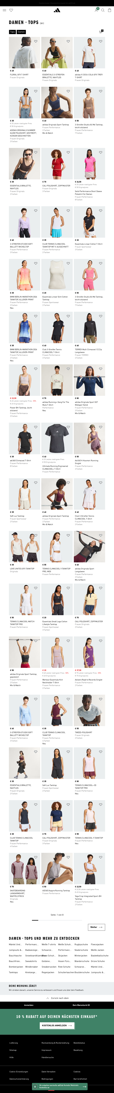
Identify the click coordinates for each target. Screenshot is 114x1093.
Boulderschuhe (82, 972)
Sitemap (13, 1050)
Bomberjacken (16, 967)
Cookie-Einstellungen (18, 1072)
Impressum (46, 1050)
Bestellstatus (79, 1043)
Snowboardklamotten (35, 956)
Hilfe (11, 1057)
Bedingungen (47, 1079)
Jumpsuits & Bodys (15, 950)
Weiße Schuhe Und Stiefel (65, 945)
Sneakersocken (49, 967)
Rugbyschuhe (81, 945)
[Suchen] (103, 10)
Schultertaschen (66, 972)
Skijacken (62, 956)
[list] (52, 32)
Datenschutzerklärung (19, 1079)
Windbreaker (31, 967)
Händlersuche (48, 1057)
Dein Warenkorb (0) (81, 1005)
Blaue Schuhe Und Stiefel (48, 956)
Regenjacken (48, 972)
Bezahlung (78, 1050)
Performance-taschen (32, 945)
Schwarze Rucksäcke (80, 967)
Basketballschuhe (99, 956)
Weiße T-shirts (49, 945)
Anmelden (28, 1005)
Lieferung (13, 1043)
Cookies (77, 1072)
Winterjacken (81, 956)
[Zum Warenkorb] (109, 10)
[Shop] (57, 11)
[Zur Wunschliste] (11, 10)
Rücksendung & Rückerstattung (55, 1043)
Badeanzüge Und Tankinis (31, 950)
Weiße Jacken (97, 950)
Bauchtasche (15, 956)
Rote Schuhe (64, 967)
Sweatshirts (31, 961)
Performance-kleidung (65, 950)
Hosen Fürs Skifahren (63, 961)
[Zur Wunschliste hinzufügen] (36, 42)
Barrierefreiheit (80, 1079)
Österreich (61, 1089)
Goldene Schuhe (46, 961)
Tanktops (13, 972)
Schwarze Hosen (46, 950)
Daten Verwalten (48, 1072)
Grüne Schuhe (98, 961)
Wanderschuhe (82, 961)
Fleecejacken (97, 945)
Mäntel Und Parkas (14, 945)
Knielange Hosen (30, 972)
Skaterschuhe (81, 950)
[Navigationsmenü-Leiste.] (4, 10)
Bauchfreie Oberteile (14, 961)
